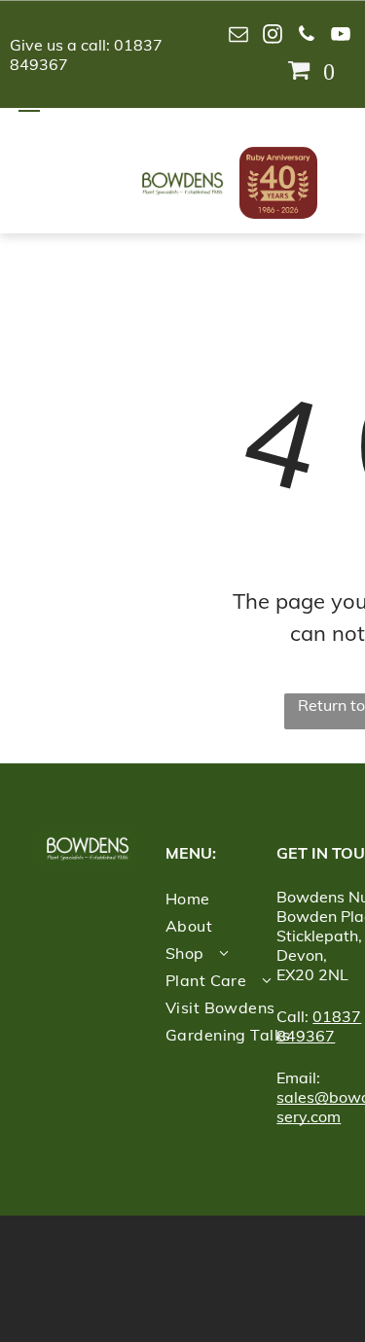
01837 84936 (318, 1025)
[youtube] (340, 36)
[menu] (29, 105)
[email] (238, 36)
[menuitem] (244, 898)
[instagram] (272, 36)
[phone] (306, 36)
